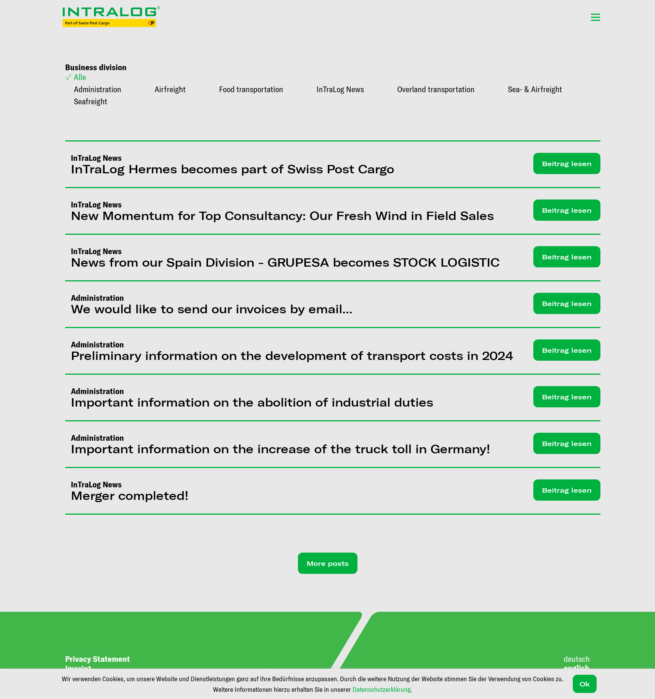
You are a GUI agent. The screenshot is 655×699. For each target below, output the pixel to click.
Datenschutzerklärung (382, 689)
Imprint (78, 668)
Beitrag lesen (567, 163)
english (576, 667)
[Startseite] (111, 16)
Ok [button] (585, 684)
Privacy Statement (97, 658)
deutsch (577, 658)
